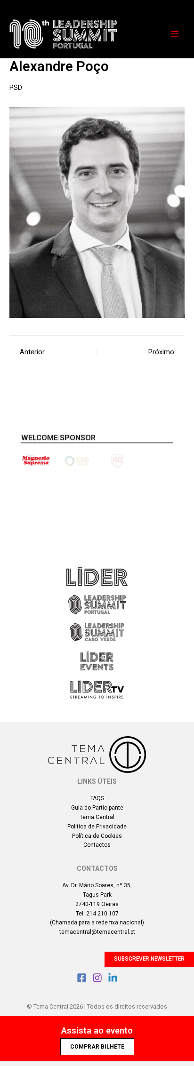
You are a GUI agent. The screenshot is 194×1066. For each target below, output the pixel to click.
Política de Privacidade (97, 826)
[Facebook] (82, 978)
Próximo (161, 352)
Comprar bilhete (97, 1046)
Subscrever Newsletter (149, 958)
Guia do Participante (97, 807)
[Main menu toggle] (175, 34)
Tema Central (97, 817)
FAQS (97, 798)
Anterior (32, 352)
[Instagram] (97, 978)
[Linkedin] (113, 978)
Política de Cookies (97, 836)
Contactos (97, 845)
